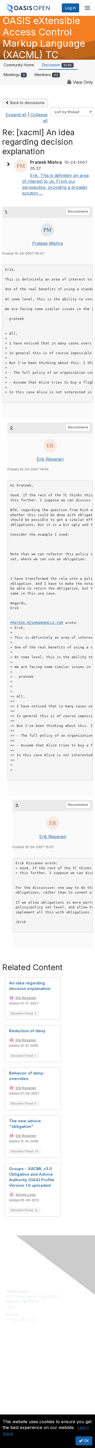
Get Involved (17, 1354)
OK (86, 1440)
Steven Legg (26, 1195)
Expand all (16, 114)
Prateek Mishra (47, 243)
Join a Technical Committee (30, 1370)
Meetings (14, 74)
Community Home (19, 65)
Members (46, 74)
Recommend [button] (78, 211)
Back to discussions (27, 102)
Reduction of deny (27, 1030)
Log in (70, 8)
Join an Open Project (24, 1362)
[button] (9, 164)
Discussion (57, 65)
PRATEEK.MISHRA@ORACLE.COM (36, 623)
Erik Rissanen (50, 459)
